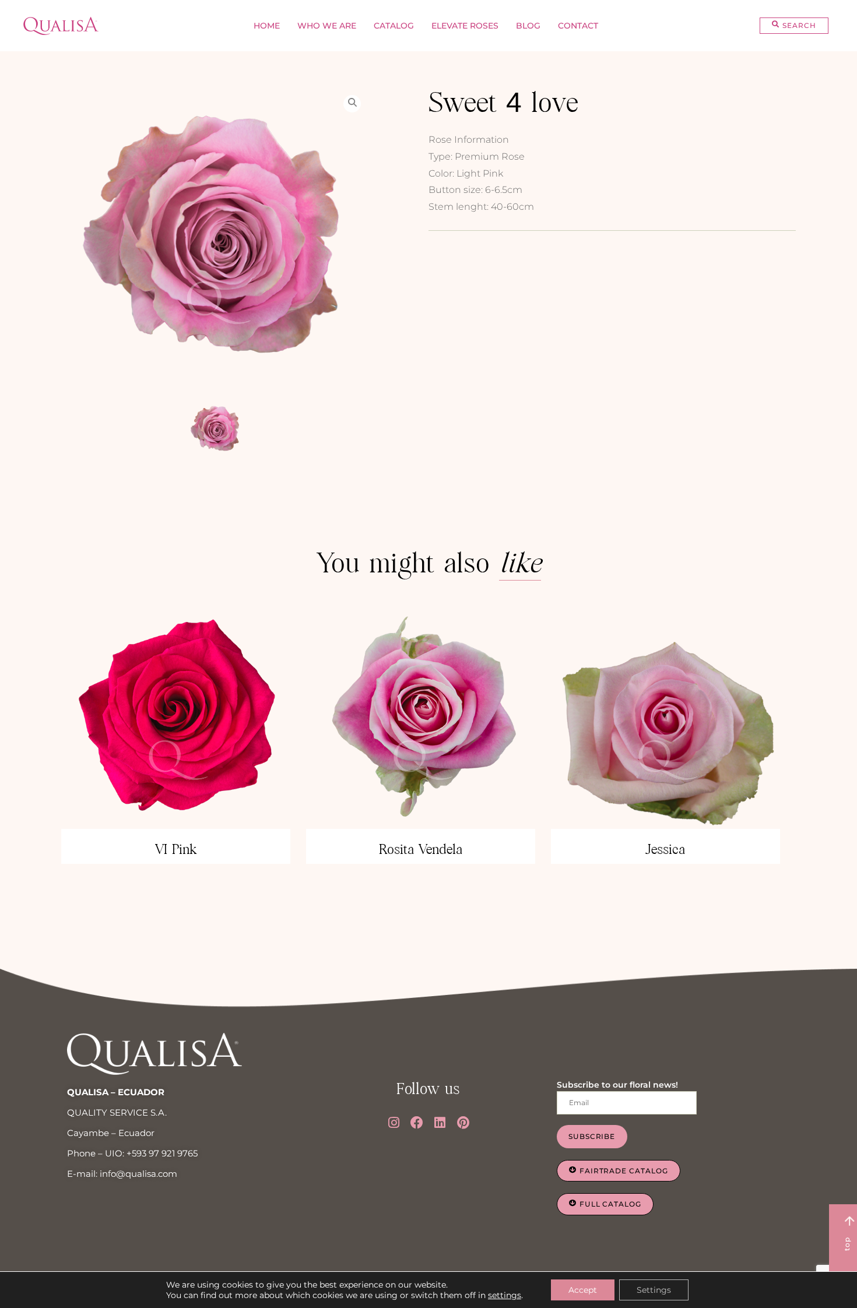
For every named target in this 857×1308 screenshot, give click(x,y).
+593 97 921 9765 (162, 1153)
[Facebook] (416, 1122)
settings (504, 1295)
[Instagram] (394, 1122)
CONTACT (578, 25)
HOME (267, 25)
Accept (582, 1290)
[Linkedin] (440, 1122)
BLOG (528, 25)
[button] (794, 25)
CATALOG (394, 25)
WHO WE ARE (326, 25)
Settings (654, 1290)
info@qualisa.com (138, 1173)
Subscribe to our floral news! (617, 1085)
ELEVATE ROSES (464, 25)
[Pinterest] (463, 1122)
